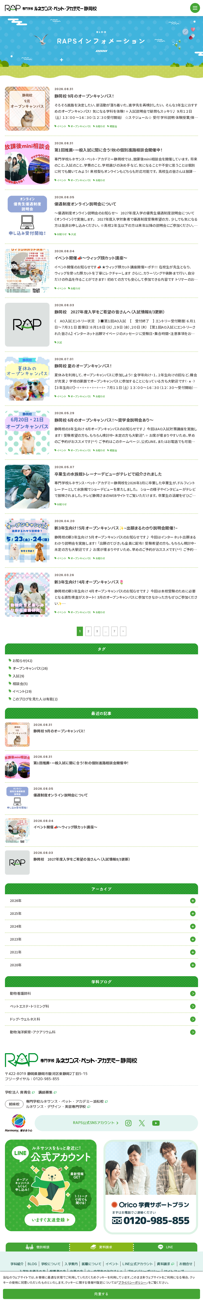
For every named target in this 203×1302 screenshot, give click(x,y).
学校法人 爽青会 (18, 1092)
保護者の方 (58, 1271)
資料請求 (163, 1263)
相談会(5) (20, 683)
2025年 (16, 913)
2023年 (16, 939)
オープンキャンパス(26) (30, 668)
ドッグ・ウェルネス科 (25, 1019)
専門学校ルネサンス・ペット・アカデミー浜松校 (65, 1101)
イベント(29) (22, 691)
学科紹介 (17, 1263)
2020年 (16, 964)
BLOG (32, 1263)
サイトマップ (174, 1271)
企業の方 (76, 1271)
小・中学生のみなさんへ (105, 1271)
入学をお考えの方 (32, 1271)
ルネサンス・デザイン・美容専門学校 (56, 1106)
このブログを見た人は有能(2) (35, 698)
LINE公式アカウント (138, 1263)
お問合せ (185, 1263)
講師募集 (45, 1092)
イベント (112, 1263)
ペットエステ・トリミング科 (29, 1006)
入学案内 (71, 1263)
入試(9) (18, 675)
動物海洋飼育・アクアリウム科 (32, 1031)
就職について (92, 1263)
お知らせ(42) (22, 660)
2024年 (16, 926)
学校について (51, 1263)
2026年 (16, 900)
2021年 (16, 951)
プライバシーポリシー (143, 1271)
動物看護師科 (20, 993)
